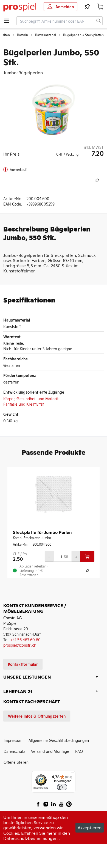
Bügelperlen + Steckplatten (83, 35)
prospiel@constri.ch (19, 644)
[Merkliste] (87, 6)
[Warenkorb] (100, 6)
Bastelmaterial (45, 35)
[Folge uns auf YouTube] (61, 804)
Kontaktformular (23, 664)
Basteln (22, 35)
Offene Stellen (16, 762)
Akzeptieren (90, 827)
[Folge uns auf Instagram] (46, 804)
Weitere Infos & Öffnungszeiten (37, 715)
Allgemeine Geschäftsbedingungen (59, 740)
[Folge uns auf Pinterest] (69, 804)
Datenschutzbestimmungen (30, 838)
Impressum (13, 740)
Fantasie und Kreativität (23, 403)
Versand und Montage (50, 751)
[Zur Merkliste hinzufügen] (97, 180)
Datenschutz (14, 751)
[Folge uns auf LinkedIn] (53, 804)
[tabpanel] (53, 110)
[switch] (62, 787)
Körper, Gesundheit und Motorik (31, 398)
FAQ (79, 751)
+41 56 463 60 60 (25, 639)
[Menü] (72, 774)
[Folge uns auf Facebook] (38, 804)
